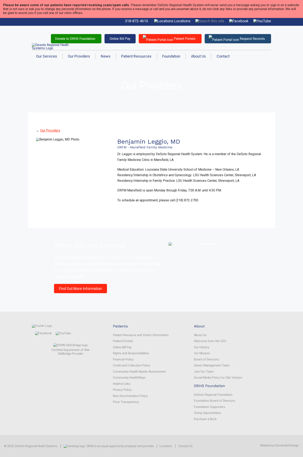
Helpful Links (121, 384)
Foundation (171, 56)
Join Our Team (204, 371)
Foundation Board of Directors (214, 401)
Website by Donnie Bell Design (279, 445)
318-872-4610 (136, 21)
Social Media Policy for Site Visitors (218, 377)
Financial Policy (123, 359)
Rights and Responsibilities (131, 353)
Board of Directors (206, 359)
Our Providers (79, 56)
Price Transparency (126, 402)
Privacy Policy (122, 390)
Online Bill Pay (120, 39)
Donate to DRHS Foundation (75, 39)
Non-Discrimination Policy (130, 396)
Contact (223, 56)
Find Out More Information (80, 288)
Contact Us (186, 446)
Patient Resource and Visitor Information (141, 335)
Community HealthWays (129, 377)
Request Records (252, 39)
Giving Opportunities (207, 413)
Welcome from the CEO (210, 341)
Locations (182, 21)
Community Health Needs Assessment (139, 371)
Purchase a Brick (205, 419)
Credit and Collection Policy (131, 365)
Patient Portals (184, 39)
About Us (198, 56)
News (105, 56)
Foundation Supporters (209, 407)
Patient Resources (136, 56)
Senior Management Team (212, 365)
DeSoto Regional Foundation (213, 395)
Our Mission (202, 353)
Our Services (46, 56)
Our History (201, 347)
